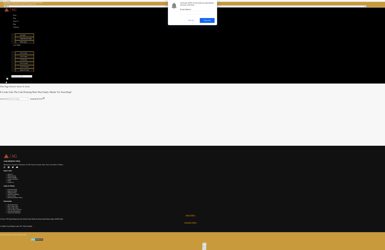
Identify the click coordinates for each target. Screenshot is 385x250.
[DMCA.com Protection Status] (206, 239)
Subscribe (207, 20)
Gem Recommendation (14, 211)
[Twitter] (13, 167)
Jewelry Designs (12, 177)
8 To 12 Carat (24, 63)
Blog (14, 24)
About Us (15, 21)
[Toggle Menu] (22, 31)
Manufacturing (12, 176)
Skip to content (5, 1)
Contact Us (11, 182)
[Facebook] (9, 167)
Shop (14, 18)
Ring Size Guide (12, 191)
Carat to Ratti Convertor (15, 209)
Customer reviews (13, 179)
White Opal (23, 42)
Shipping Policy (12, 193)
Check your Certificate (14, 213)
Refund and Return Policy (15, 197)
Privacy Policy (12, 196)
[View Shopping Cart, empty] (6, 80)
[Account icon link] (6, 82)
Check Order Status (13, 208)
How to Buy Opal (13, 206)
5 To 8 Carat (23, 60)
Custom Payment (12, 189)
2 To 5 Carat (23, 56)
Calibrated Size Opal (26, 38)
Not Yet (191, 20)
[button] (20, 27)
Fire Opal (22, 35)
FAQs (9, 180)
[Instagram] (4, 167)
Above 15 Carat (24, 70)
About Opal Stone (13, 205)
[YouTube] (17, 167)
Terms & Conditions (13, 194)
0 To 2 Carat (23, 53)
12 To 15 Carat (24, 67)
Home (14, 15)
